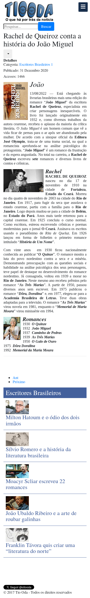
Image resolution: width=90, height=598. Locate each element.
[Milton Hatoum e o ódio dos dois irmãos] (17, 406)
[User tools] (7, 53)
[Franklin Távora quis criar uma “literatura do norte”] (17, 534)
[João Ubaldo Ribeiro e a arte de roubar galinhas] (17, 502)
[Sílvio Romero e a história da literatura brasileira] (17, 438)
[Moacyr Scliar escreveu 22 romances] (17, 470)
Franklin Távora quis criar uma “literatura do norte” (40, 548)
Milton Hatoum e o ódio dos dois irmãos (42, 420)
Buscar (46, 26)
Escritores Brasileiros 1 (36, 64)
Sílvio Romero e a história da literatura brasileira (38, 452)
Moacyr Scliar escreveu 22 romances (35, 484)
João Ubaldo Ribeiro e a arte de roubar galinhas (41, 516)
